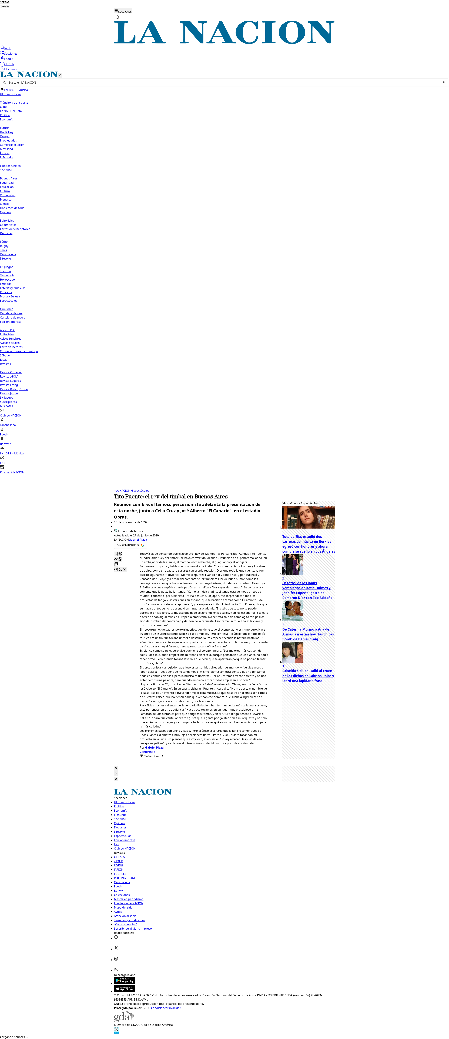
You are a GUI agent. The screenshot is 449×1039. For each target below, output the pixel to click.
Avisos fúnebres (10, 338)
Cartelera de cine (11, 313)
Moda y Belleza (10, 296)
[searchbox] (223, 82)
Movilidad (6, 149)
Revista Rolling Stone (14, 389)
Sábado (5, 355)
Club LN (9, 64)
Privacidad (174, 1008)
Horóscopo (7, 279)
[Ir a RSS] (116, 971)
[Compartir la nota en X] (120, 569)
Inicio (7, 48)
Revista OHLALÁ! (11, 372)
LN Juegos (6, 267)
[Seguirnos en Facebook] (116, 938)
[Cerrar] (60, 75)
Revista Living (9, 385)
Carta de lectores (11, 347)
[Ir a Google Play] (124, 983)
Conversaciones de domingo (19, 351)
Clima (3, 107)
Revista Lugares (10, 381)
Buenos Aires (8, 178)
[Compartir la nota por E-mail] (124, 569)
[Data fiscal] (116, 1033)
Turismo (5, 271)
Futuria (4, 128)
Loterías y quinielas (12, 288)
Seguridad (7, 183)
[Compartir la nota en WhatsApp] (120, 559)
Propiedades (8, 140)
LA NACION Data (11, 111)
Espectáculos (139, 491)
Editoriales (7, 220)
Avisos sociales (10, 343)
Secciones (10, 53)
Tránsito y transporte (14, 102)
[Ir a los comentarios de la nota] (120, 554)
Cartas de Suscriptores (15, 229)
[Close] (116, 768)
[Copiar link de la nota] (116, 564)
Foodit (8, 59)
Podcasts (6, 292)
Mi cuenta (10, 69)
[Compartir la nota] (116, 559)
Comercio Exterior (12, 145)
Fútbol (4, 242)
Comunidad (7, 195)
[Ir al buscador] (117, 17)
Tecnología (7, 275)
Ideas (3, 360)
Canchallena (8, 254)
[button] (224, 272)
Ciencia (4, 204)
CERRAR (4, 2)
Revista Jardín (9, 393)
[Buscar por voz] (443, 82)
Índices (4, 153)
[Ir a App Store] (124, 991)
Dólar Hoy (6, 132)
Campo (4, 136)
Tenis (3, 250)
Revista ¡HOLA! (9, 376)
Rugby (4, 246)
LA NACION (122, 491)
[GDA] (124, 1020)
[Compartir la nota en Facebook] (116, 569)
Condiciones (159, 1008)
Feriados (5, 284)
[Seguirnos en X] (116, 949)
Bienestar (6, 199)
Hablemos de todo (12, 208)
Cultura (5, 191)
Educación (7, 187)
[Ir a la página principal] (224, 43)
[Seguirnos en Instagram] (116, 960)
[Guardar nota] (116, 554)
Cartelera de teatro (12, 317)
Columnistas (8, 225)
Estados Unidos (10, 166)
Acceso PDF (7, 330)
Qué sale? (6, 309)
